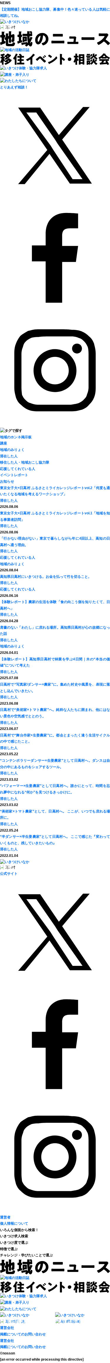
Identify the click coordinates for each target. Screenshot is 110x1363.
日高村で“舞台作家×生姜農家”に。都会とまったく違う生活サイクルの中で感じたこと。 (55, 738)
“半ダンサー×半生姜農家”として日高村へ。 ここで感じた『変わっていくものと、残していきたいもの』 (55, 840)
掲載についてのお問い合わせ (23, 1334)
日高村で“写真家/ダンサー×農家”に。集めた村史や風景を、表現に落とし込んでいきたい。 (55, 687)
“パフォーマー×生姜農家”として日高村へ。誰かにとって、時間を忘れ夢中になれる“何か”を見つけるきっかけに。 (55, 789)
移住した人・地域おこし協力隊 (24, 462)
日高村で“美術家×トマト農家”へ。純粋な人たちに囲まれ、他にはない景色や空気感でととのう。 (55, 713)
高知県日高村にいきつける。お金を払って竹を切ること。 (46, 577)
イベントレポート (14, 475)
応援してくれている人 (17, 469)
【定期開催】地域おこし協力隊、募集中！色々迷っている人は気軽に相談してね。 (55, 12)
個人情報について (14, 1223)
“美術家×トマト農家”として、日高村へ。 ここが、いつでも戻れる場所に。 (55, 814)
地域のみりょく (12, 450)
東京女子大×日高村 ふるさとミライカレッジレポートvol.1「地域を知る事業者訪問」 (55, 516)
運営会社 (7, 1328)
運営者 (5, 1217)
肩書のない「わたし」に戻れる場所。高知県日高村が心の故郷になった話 (55, 630)
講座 (3, 443)
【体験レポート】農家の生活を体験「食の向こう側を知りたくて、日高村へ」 (55, 605)
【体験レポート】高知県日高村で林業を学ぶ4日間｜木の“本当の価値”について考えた (55, 662)
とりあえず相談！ (14, 87)
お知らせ (7, 481)
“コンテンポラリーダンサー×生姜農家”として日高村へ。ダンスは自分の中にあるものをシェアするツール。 (55, 763)
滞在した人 (9, 456)
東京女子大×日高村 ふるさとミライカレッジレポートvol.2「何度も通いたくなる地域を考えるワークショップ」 (55, 491)
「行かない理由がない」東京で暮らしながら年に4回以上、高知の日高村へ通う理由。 (55, 541)
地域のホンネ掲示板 (16, 437)
